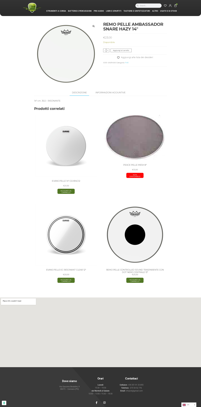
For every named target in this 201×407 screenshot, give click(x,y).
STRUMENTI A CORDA (56, 11)
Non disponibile (134, 175)
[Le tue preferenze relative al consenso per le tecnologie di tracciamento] (4, 403)
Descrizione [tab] (79, 92)
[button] (94, 26)
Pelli (126, 63)
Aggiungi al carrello (121, 50)
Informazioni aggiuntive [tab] (110, 92)
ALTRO (155, 11)
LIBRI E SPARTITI (113, 11)
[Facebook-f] (96, 402)
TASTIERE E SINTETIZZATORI (137, 11)
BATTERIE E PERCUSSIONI (80, 11)
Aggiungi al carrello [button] (66, 191)
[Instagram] (104, 402)
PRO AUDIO (99, 11)
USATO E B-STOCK (168, 11)
